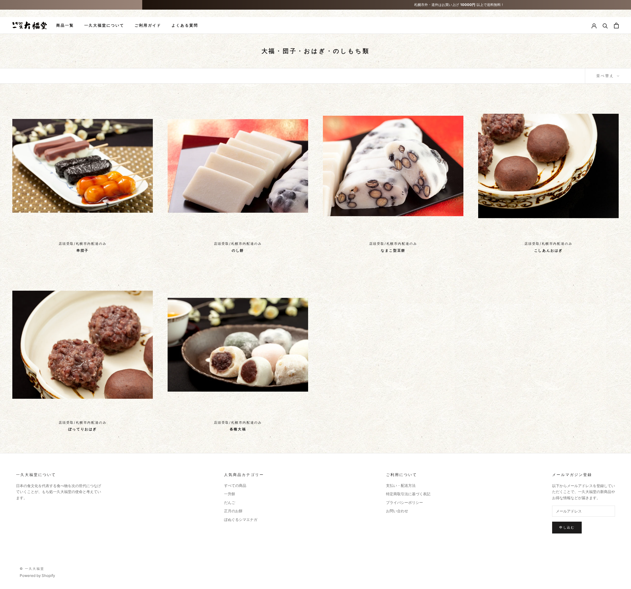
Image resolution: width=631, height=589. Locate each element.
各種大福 (238, 429)
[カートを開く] (616, 25)
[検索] (605, 25)
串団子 (82, 250)
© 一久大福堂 (32, 568)
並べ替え (606, 75)
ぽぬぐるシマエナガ (240, 519)
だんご (229, 502)
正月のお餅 (233, 511)
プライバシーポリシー (404, 502)
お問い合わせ (397, 511)
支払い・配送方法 (401, 485)
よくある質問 (185, 25)
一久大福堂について (104, 25)
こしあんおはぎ (548, 250)
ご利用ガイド (148, 25)
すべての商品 (235, 485)
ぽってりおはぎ (82, 429)
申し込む (567, 527)
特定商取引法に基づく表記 (408, 494)
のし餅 (238, 250)
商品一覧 (65, 25)
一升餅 (229, 494)
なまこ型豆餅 (393, 250)
